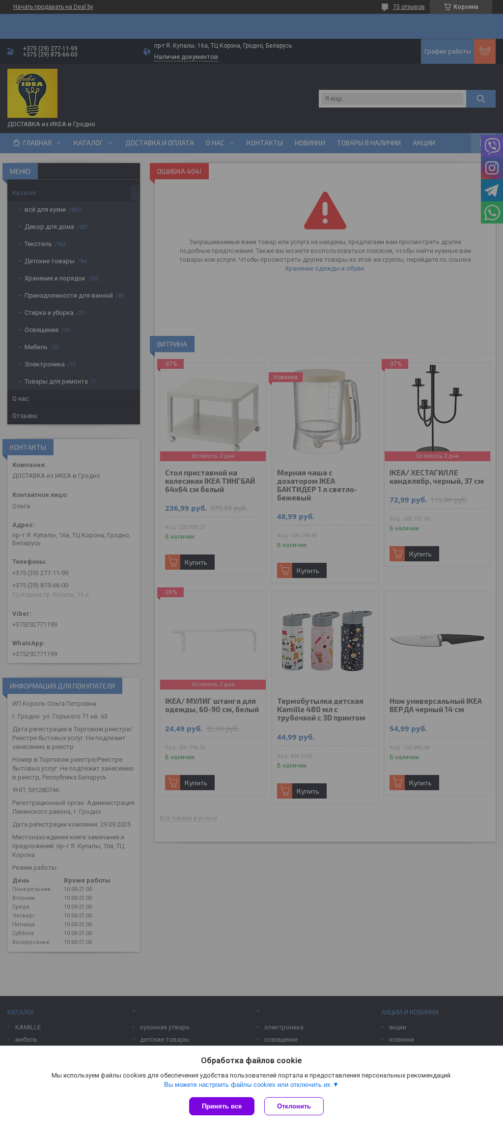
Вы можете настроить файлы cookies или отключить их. (248, 1084)
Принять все (222, 1106)
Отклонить (294, 1106)
